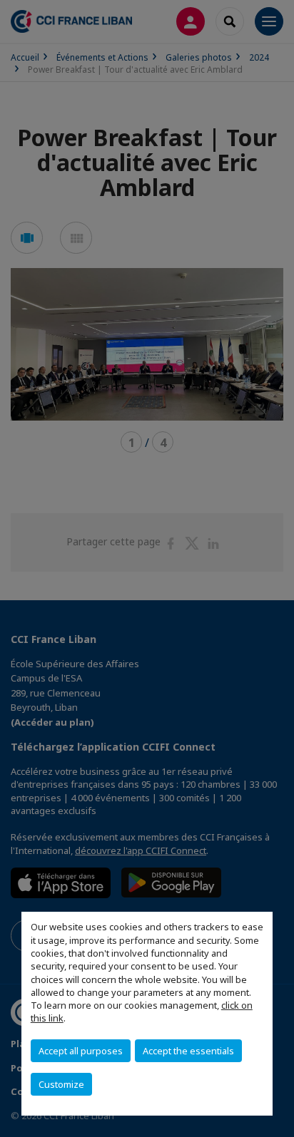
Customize (61, 1084)
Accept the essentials (188, 1050)
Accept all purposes (81, 1050)
